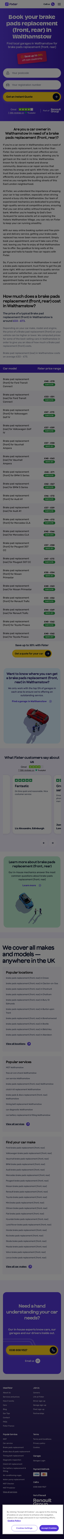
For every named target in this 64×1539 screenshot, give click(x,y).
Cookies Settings (24, 1528)
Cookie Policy (14, 1521)
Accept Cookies (49, 1528)
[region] (32, 1519)
